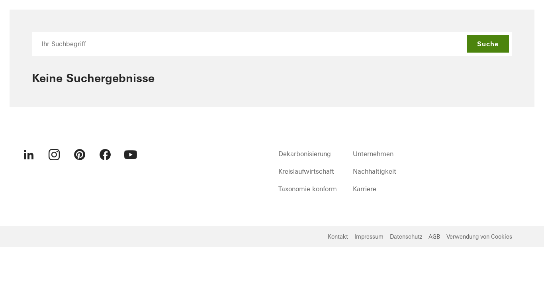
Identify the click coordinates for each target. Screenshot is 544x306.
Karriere (364, 189)
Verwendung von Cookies (479, 236)
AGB (434, 236)
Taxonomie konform (307, 189)
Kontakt (338, 236)
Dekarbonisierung (304, 154)
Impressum (369, 236)
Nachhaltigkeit (374, 171)
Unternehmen (373, 154)
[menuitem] (28, 154)
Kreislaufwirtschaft (306, 171)
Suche (488, 44)
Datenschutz (406, 236)
